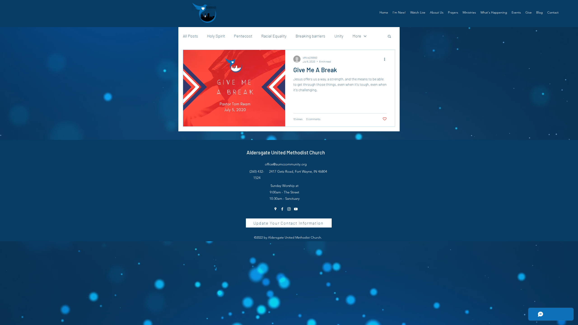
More (356, 35)
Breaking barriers (310, 35)
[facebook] (282, 209)
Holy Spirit (216, 35)
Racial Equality (274, 35)
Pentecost (243, 35)
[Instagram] (289, 209)
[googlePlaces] (275, 209)
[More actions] (386, 59)
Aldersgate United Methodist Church (286, 152)
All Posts (190, 35)
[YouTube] (296, 209)
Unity (338, 35)
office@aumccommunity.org (286, 164)
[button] (437, 12)
